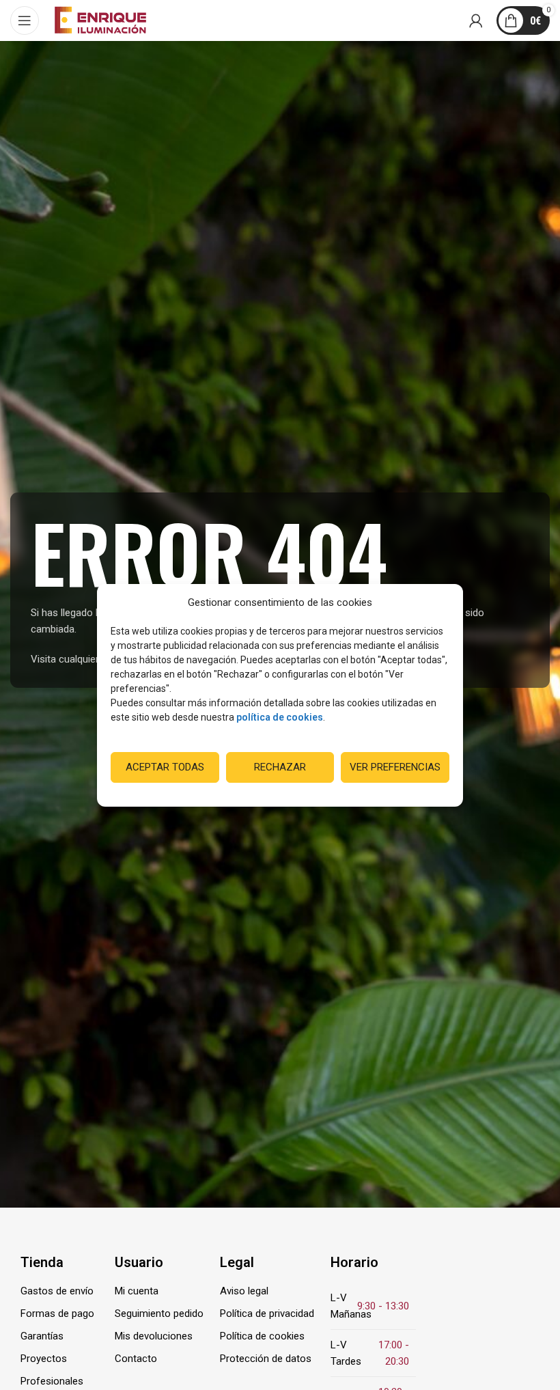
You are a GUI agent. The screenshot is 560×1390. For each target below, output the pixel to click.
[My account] (476, 20)
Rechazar (280, 767)
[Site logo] (100, 20)
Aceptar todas (165, 767)
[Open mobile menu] (24, 20)
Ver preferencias (395, 767)
